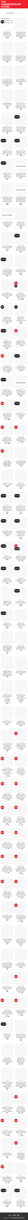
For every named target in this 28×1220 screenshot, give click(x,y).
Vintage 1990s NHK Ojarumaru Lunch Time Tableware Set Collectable (21, 746)
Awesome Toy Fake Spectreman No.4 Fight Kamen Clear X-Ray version (21, 129)
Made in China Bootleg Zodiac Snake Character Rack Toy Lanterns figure (7, 820)
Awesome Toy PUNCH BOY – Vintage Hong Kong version (21, 319)
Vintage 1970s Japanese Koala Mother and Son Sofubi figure (21, 1060)
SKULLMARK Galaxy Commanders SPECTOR (21, 415)
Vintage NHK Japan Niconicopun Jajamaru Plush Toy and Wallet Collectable (21, 698)
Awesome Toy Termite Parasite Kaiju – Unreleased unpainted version (21, 1109)
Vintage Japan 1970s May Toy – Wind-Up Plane (21, 1132)
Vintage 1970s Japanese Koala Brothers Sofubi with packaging (7, 1060)
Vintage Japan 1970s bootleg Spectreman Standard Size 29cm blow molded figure (7, 82)
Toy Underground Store (11, 4)
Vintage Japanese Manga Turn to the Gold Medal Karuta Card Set (20, 941)
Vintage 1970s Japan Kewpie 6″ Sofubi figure (7, 988)
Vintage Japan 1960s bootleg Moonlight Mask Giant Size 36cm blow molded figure (7, 200)
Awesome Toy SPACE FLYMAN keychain (21, 625)
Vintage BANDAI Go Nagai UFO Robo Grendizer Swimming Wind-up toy (7, 1179)
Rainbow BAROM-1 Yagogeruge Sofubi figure (21, 1179)
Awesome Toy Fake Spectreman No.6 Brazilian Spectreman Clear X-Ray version (21, 105)
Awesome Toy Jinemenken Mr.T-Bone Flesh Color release (20, 224)
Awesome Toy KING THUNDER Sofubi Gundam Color (7, 533)
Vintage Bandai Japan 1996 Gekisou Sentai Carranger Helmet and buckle (7, 368)
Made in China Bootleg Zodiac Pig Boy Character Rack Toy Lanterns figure (7, 869)
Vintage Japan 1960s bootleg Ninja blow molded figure (7, 224)
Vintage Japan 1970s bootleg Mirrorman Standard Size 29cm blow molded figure (21, 34)
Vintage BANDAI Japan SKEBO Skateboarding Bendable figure (21, 1155)
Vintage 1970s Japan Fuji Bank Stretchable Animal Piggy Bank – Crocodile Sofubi (7, 965)
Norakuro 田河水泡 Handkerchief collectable (7, 941)
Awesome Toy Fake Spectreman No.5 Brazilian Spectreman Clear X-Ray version (7, 129)
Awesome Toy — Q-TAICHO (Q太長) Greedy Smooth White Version (21, 392)
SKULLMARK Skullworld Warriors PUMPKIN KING (7, 463)
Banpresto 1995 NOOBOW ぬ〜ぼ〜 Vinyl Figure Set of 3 (21, 343)
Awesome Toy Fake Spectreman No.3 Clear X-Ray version (7, 152)
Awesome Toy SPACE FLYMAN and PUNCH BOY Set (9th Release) (21, 296)
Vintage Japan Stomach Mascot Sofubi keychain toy (21, 647)
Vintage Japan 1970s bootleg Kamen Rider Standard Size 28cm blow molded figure (21, 58)
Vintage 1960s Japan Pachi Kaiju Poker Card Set (7, 917)
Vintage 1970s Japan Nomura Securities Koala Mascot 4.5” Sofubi (21, 1036)
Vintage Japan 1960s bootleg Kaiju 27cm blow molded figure (21, 175)
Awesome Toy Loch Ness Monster (7, 722)
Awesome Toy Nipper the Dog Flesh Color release (7, 248)
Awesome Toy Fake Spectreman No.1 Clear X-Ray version (21, 152)
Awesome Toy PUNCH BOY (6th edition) (7, 625)
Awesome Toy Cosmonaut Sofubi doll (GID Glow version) (7, 1203)
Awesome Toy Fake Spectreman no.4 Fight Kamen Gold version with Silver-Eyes (21, 509)
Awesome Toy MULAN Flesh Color (7, 557)
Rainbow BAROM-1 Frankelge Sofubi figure (7, 105)
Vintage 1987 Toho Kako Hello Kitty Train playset (21, 271)
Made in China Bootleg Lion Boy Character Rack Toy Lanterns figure (21, 845)
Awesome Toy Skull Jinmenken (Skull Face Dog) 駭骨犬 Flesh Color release (7, 272)
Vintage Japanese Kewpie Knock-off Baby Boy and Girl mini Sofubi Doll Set (7, 673)
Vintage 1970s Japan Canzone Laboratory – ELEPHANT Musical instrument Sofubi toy (7, 1085)
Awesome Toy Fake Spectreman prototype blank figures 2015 (7, 175)
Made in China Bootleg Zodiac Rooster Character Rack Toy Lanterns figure (20, 820)
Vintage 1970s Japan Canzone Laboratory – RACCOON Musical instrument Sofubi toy (21, 1084)
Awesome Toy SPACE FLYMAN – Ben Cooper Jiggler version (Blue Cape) (7, 319)
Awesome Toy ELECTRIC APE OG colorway (21, 485)
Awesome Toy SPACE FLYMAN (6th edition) (21, 603)
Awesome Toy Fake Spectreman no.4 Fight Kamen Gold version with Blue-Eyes (7, 509)
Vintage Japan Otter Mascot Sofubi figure (21, 672)
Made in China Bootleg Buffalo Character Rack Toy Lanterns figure (7, 894)
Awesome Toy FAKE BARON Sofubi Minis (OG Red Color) (21, 558)
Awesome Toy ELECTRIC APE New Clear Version (21, 368)
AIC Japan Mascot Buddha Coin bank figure (7, 1155)
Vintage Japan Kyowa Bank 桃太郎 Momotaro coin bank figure (7, 1013)
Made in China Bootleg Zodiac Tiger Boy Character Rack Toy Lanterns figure (7, 845)
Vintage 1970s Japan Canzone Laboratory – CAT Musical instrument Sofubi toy (7, 1109)
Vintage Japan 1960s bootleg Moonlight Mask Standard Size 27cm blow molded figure (21, 200)
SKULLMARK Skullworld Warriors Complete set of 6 (21, 439)
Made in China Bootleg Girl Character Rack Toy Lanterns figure (21, 771)
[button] (24, 4)
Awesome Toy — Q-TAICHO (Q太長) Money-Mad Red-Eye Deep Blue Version (7, 392)
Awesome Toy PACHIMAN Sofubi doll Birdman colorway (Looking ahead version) (7, 344)
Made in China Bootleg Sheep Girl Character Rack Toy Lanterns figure (21, 796)
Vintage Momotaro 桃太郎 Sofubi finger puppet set (21, 1012)
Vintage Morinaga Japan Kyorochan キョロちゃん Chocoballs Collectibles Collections (7, 698)
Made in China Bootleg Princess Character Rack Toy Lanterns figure (21, 894)
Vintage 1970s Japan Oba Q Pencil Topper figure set (7, 295)
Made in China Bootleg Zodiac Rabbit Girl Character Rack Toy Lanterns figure (21, 869)
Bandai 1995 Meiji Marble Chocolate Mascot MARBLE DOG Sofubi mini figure (7, 649)
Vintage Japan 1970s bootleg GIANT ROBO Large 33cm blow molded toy (7, 58)
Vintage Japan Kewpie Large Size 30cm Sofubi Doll (20, 723)
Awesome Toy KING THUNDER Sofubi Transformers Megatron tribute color (21, 534)
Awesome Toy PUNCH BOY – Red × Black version (21, 580)
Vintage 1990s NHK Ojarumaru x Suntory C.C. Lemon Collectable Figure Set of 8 (7, 772)
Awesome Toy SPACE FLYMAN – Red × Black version (7, 580)
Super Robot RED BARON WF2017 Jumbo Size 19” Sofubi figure (7, 416)
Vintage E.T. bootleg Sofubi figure (7, 484)
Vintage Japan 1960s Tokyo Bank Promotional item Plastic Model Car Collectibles (7, 746)
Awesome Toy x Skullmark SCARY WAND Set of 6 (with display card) (7, 439)
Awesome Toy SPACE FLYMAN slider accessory (7, 603)
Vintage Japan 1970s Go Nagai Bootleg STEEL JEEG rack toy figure (21, 918)
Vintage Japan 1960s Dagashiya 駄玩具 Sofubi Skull (21, 463)
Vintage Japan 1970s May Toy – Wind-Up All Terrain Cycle (7, 1132)
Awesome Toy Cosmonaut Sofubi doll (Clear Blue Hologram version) (20, 1203)
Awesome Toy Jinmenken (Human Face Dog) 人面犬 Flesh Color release (21, 248)
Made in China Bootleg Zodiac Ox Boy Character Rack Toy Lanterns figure (7, 796)
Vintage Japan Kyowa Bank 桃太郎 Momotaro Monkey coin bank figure (21, 989)
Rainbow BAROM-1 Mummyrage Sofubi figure (21, 81)
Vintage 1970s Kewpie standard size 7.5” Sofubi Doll (21, 965)
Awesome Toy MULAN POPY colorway (7, 1036)
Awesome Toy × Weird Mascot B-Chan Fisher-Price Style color (7, 34)
